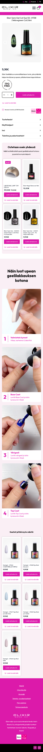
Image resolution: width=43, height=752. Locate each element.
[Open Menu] (34, 8)
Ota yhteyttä (21, 690)
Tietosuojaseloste (21, 707)
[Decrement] (4, 95)
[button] (9, 102)
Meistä (21, 686)
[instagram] (39, 747)
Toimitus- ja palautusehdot (21, 699)
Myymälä (21, 694)
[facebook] (35, 747)
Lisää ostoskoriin (28, 95)
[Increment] (11, 95)
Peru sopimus (21, 703)
